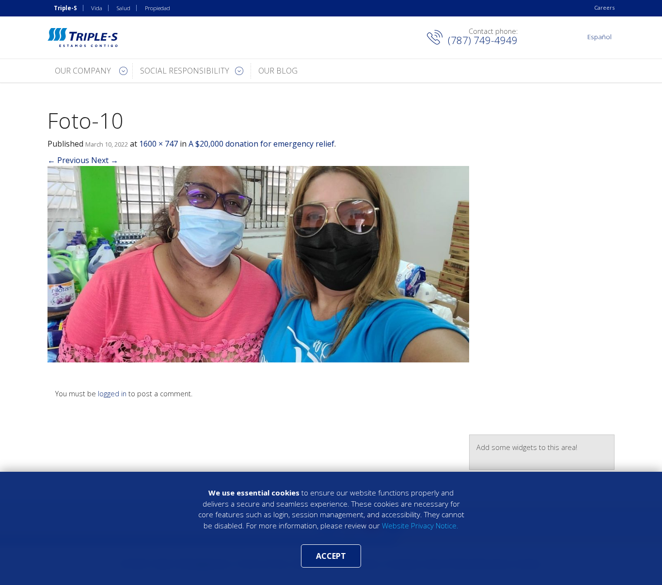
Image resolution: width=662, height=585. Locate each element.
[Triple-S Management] (82, 37)
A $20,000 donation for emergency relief (261, 143)
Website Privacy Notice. (420, 525)
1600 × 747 (158, 143)
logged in (112, 393)
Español (599, 36)
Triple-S (65, 8)
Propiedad (157, 8)
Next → (104, 160)
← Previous (68, 160)
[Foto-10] (258, 263)
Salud (123, 8)
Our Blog (278, 70)
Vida (96, 8)
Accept (331, 556)
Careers (604, 7)
